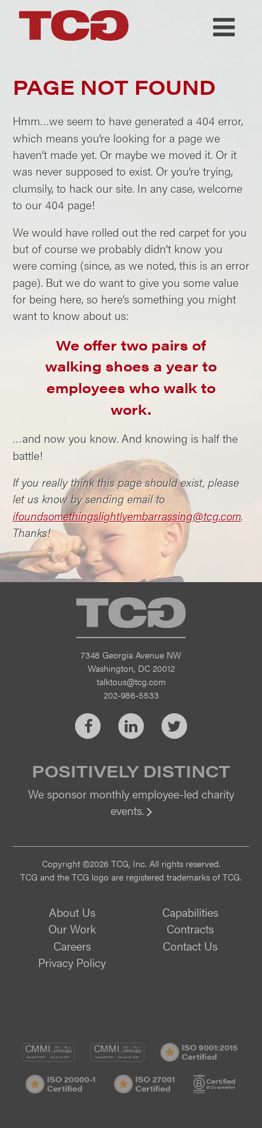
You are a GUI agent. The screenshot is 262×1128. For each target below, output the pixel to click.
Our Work (72, 929)
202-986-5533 (131, 694)
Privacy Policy (72, 962)
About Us (72, 912)
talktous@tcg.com (131, 681)
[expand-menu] (224, 27)
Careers (72, 946)
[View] (131, 819)
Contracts (190, 929)
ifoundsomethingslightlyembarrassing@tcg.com (127, 516)
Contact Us (190, 946)
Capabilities (190, 912)
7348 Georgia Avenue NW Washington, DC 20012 (131, 661)
